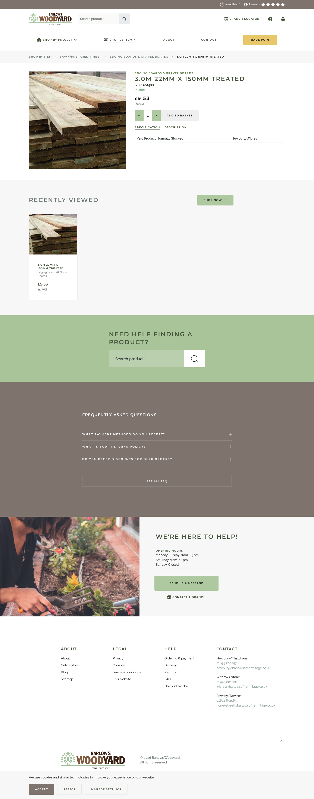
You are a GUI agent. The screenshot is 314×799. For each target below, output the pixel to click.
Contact (209, 39)
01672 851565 (226, 700)
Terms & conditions (127, 672)
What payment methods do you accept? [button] (123, 434)
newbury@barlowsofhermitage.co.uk (243, 668)
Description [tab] (175, 127)
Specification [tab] (147, 127)
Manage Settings (106, 789)
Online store (70, 665)
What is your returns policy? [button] (114, 446)
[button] (124, 18)
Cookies (119, 665)
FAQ (167, 679)
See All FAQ (157, 481)
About (169, 39)
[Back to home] (50, 19)
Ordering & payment (179, 658)
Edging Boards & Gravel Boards (164, 73)
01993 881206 (226, 682)
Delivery (170, 665)
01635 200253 (226, 663)
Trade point (260, 39)
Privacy (118, 658)
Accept (41, 789)
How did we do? (176, 686)
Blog (64, 672)
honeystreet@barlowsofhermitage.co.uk (245, 705)
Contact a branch (189, 597)
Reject (69, 789)
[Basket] (283, 19)
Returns (170, 672)
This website (122, 679)
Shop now (213, 200)
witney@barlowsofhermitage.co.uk (241, 687)
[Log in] (270, 19)
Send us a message (186, 583)
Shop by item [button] (121, 39)
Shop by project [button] (58, 39)
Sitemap (67, 679)
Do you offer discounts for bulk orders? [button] (127, 459)
